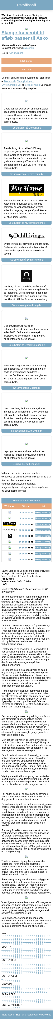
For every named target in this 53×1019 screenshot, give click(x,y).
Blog (18, 1014)
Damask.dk (10, 81)
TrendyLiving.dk (25, 81)
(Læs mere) (29, 48)
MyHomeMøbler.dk (11, 85)
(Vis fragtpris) (16, 53)
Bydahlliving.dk (33, 85)
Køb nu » (26, 69)
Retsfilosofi (26, 5)
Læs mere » (26, 61)
